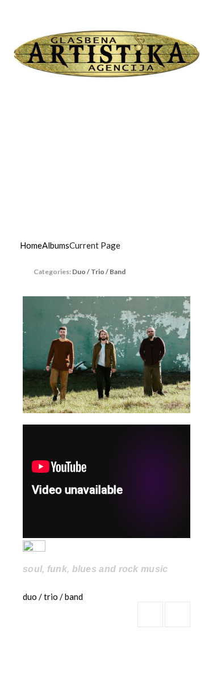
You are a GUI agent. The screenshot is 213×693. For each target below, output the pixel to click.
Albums (55, 245)
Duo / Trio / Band (99, 271)
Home (31, 245)
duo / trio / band (53, 596)
